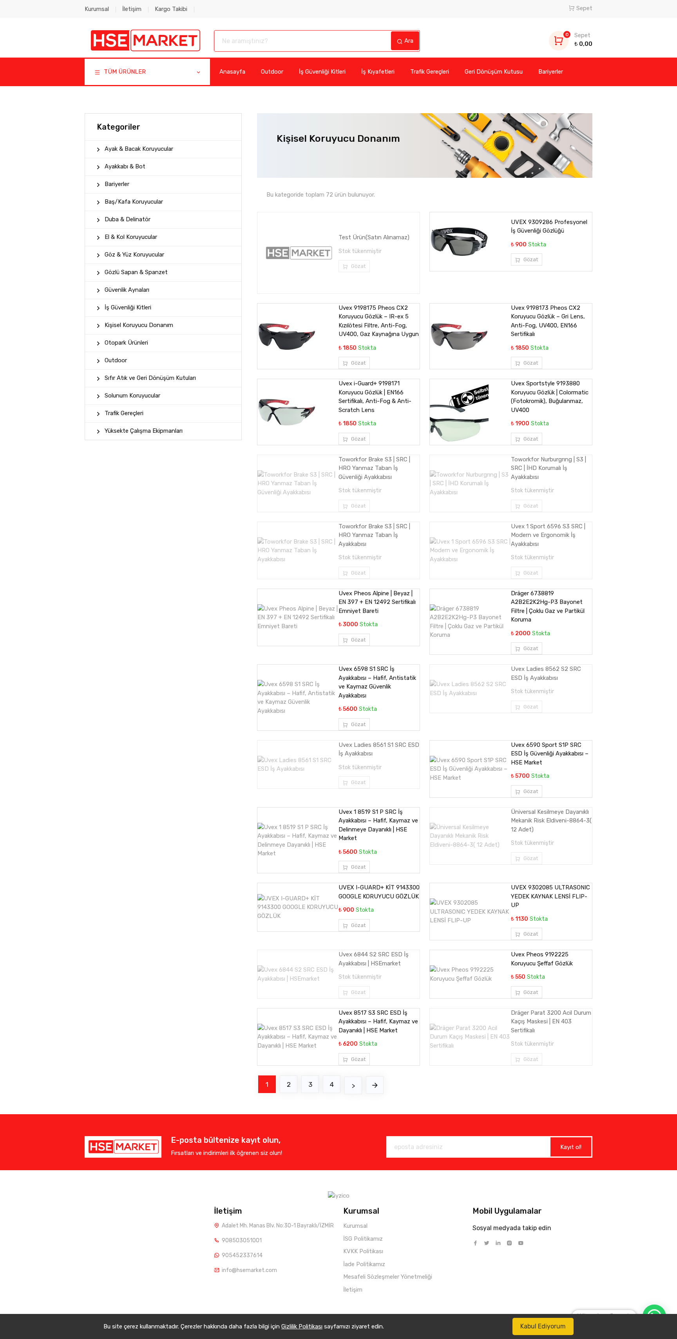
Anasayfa (232, 71)
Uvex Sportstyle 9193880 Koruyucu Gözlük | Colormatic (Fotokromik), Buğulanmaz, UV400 (549, 397)
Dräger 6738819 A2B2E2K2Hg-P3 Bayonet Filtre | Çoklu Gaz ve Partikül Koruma (548, 606)
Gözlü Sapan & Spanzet (136, 272)
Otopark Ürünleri (126, 342)
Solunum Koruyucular (132, 395)
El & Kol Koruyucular (131, 236)
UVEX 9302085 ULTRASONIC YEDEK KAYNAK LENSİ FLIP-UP (550, 896)
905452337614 (242, 1255)
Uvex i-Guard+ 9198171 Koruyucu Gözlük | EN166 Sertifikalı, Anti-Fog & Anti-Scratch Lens (374, 397)
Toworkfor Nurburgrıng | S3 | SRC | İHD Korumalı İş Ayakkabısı (548, 468)
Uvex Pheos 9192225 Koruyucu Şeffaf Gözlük (542, 959)
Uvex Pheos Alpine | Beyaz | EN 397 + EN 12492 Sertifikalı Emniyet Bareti (377, 602)
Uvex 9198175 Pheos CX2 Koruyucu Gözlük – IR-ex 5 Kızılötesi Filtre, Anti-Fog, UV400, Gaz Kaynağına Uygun (378, 321)
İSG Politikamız (363, 1238)
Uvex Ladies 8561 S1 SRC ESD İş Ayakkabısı (378, 749)
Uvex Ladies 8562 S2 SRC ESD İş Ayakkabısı (546, 673)
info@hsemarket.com (249, 1270)
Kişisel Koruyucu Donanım (139, 325)
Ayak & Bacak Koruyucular (139, 148)
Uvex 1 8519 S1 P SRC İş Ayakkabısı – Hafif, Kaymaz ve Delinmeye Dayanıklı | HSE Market (378, 825)
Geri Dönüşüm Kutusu (494, 71)
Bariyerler (550, 71)
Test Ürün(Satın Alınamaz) (373, 237)
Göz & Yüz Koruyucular (134, 254)
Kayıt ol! (570, 1147)
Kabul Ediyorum (543, 1326)
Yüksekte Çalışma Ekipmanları (144, 430)
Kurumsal (97, 9)
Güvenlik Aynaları (127, 289)
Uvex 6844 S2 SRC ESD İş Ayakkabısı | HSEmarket (373, 959)
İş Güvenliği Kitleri (322, 71)
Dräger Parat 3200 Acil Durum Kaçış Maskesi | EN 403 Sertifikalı (551, 1021)
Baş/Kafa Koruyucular (134, 201)
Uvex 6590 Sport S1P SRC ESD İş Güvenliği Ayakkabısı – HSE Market (549, 753)
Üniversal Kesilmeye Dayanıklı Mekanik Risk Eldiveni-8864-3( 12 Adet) (551, 820)
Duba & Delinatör (127, 219)
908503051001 (242, 1240)
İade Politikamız (364, 1264)
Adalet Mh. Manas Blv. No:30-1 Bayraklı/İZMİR (278, 1225)
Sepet (584, 8)
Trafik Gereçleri (429, 71)
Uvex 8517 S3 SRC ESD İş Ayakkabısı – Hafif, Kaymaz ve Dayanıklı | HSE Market (378, 1021)
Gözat (358, 266)
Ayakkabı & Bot (125, 166)
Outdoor (272, 71)
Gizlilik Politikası (301, 1326)
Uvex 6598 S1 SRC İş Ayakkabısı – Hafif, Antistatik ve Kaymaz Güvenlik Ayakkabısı (377, 682)
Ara (408, 40)
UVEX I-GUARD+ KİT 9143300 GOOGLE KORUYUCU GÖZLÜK (379, 892)
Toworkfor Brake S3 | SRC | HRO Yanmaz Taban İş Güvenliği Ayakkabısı (374, 468)
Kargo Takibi (171, 9)
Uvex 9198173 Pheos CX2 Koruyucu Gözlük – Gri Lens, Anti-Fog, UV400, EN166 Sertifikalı (548, 321)
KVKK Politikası (363, 1251)
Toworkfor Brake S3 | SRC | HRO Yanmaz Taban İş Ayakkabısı (374, 535)
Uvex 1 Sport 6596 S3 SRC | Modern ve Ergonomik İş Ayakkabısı (548, 535)
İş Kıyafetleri (378, 71)
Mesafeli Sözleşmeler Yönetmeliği (387, 1276)
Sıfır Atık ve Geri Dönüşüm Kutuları (150, 377)
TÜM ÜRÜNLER (124, 71)
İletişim (131, 9)
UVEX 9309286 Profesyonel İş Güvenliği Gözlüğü (549, 227)
